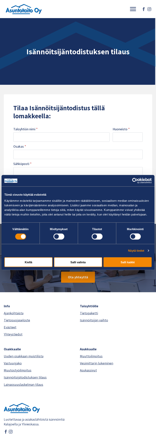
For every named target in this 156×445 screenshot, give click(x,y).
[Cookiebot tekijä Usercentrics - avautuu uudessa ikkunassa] (135, 181)
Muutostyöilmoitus (17, 370)
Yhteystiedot (13, 334)
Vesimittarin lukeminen (96, 363)
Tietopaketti (89, 313)
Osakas (19, 146)
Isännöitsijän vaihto (94, 320)
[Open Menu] (133, 9)
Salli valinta (78, 262)
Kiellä (28, 262)
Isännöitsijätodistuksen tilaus (25, 377)
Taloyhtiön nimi (25, 129)
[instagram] (149, 9)
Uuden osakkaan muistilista (23, 356)
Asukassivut (88, 370)
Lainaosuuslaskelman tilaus (23, 384)
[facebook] (144, 9)
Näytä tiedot (136, 250)
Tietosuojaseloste (17, 320)
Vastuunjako (13, 363)
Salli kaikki (128, 262)
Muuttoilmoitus (91, 356)
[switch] (58, 237)
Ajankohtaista (13, 313)
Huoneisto (121, 129)
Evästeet (10, 327)
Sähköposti (22, 164)
